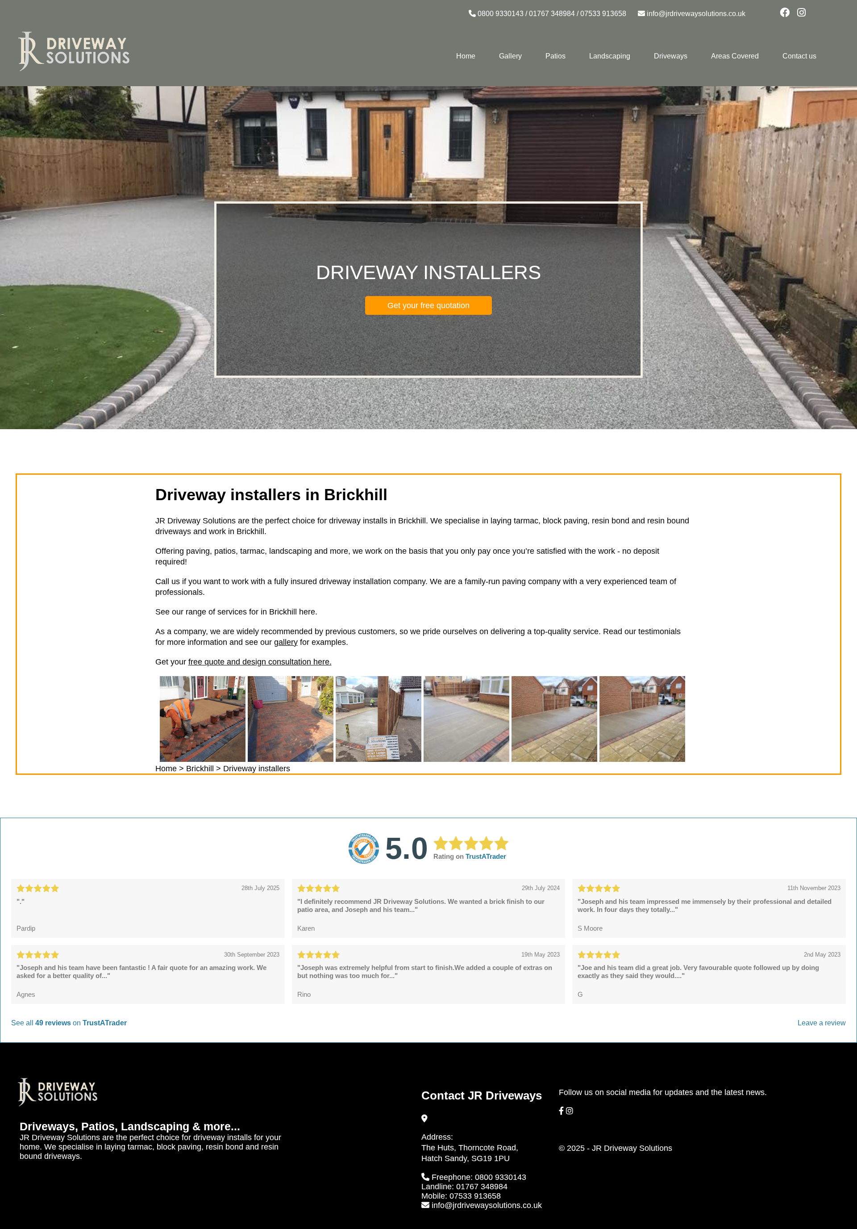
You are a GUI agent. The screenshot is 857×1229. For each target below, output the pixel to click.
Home (465, 56)
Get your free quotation (428, 305)
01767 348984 (552, 13)
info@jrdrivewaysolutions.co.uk (696, 13)
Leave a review (822, 1023)
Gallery (510, 56)
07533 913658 (603, 13)
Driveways (670, 56)
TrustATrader (486, 856)
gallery (286, 642)
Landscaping (609, 56)
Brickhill (200, 768)
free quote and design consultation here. (260, 661)
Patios (555, 56)
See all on (69, 1023)
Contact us (799, 56)
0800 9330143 (501, 13)
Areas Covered (735, 56)
